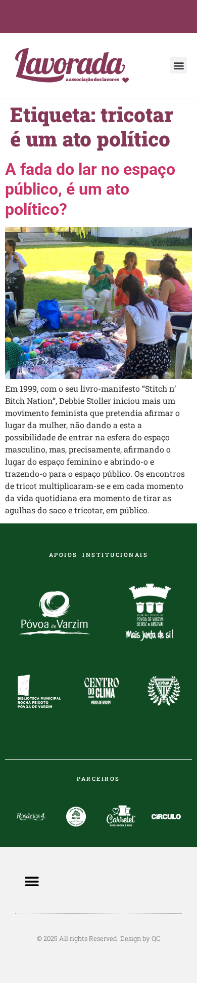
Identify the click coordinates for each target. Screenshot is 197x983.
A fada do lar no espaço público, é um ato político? (90, 189)
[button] (178, 65)
